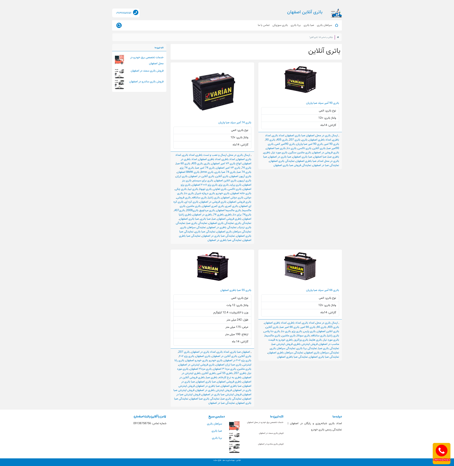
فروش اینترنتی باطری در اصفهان (214, 390)
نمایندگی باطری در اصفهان (222, 227)
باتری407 (179, 210)
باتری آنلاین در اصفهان (201, 176)
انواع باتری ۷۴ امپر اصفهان (226, 163)
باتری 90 (270, 140)
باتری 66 (321, 327)
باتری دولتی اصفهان (232, 197)
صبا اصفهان (319, 157)
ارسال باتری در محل (327, 135)
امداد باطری (228, 159)
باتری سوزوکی (280, 25)
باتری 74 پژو (187, 168)
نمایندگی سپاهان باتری (193, 227)
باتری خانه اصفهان (241, 193)
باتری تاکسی (304, 148)
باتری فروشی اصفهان (239, 202)
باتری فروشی (183, 197)
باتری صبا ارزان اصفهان (229, 365)
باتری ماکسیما (272, 335)
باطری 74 (218, 215)
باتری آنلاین (319, 148)
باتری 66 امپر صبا (289, 327)
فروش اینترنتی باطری (306, 344)
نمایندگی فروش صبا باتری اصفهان (292, 165)
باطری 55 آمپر (225, 373)
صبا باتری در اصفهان (279, 157)
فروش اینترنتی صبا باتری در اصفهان (222, 394)
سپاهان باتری (324, 25)
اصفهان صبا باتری (240, 352)
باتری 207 (294, 140)
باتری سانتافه (199, 197)
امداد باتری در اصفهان (203, 352)
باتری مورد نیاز (279, 152)
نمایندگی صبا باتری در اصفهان (218, 236)
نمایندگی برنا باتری (307, 348)
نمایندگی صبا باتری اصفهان (324, 357)
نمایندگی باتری (243, 223)
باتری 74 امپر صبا (205, 168)
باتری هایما (315, 340)
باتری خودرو (222, 193)
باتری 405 (282, 140)
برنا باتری (296, 25)
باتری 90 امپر (331, 144)
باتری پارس (309, 331)
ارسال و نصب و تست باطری (211, 155)
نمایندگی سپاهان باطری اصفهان (285, 353)
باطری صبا (333, 157)
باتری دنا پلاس (272, 331)
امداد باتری (278, 135)
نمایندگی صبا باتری (205, 232)
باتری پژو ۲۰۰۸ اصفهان (205, 185)
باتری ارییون (244, 180)
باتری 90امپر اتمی (285, 144)
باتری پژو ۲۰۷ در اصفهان (237, 360)
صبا (214, 219)
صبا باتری (309, 25)
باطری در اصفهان (202, 215)
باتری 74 (246, 168)
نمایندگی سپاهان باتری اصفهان (234, 232)
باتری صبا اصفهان (276, 148)
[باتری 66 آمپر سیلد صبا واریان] (300, 266)
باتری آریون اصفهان (240, 176)
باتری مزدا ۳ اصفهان (224, 369)
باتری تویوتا (205, 189)
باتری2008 (192, 210)
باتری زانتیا (214, 197)
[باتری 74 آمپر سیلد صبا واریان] (212, 89)
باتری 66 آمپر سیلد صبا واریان (322, 290)
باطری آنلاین (209, 373)
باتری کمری (231, 206)
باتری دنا (292, 148)
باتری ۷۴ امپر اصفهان (228, 168)
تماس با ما (264, 25)
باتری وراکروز (301, 340)
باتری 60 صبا (183, 163)
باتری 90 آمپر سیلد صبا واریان (322, 103)
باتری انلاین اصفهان (225, 180)
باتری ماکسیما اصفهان (228, 210)
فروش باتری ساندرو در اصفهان (146, 81)
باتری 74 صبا (244, 172)
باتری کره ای (191, 202)
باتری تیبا (193, 189)
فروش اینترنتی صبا (282, 344)
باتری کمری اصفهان (213, 206)
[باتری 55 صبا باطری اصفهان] (212, 266)
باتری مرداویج (207, 210)
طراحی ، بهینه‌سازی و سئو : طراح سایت (227, 460)
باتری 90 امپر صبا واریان (309, 144)
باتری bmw (207, 172)
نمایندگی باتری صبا (197, 223)
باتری (305, 140)
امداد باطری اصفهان (320, 140)
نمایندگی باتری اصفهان (282, 161)
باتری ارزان (182, 176)
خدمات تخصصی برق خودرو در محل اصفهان (265, 422)
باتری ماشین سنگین (300, 152)
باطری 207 (240, 373)
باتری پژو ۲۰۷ (186, 356)
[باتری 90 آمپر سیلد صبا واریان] (300, 79)
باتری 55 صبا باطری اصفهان (235, 290)
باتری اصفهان (203, 356)
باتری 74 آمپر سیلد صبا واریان (234, 122)
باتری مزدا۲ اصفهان (201, 369)
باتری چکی (181, 189)
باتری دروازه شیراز (205, 193)
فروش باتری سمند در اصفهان (147, 71)
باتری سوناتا (303, 335)
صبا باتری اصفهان (302, 157)
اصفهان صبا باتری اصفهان (300, 135)
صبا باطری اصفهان (306, 161)
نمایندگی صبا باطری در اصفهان (224, 240)
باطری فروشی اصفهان (229, 219)
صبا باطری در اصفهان (208, 386)
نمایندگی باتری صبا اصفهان (205, 399)
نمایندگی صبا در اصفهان (325, 165)
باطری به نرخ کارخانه (230, 377)
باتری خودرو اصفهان (197, 360)
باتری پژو (224, 185)
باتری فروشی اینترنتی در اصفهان (197, 365)
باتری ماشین (194, 206)
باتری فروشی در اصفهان (325, 152)
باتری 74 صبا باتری (225, 172)
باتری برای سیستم (203, 180)
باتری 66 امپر (308, 327)
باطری (267, 152)
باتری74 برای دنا (242, 215)
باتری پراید (236, 185)
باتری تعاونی (220, 189)
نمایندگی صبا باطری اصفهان (292, 357)
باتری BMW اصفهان (188, 172)
